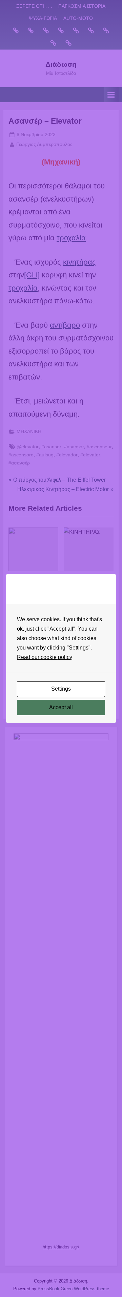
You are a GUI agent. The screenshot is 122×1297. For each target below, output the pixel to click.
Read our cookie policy (44, 657)
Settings (61, 689)
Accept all (61, 707)
